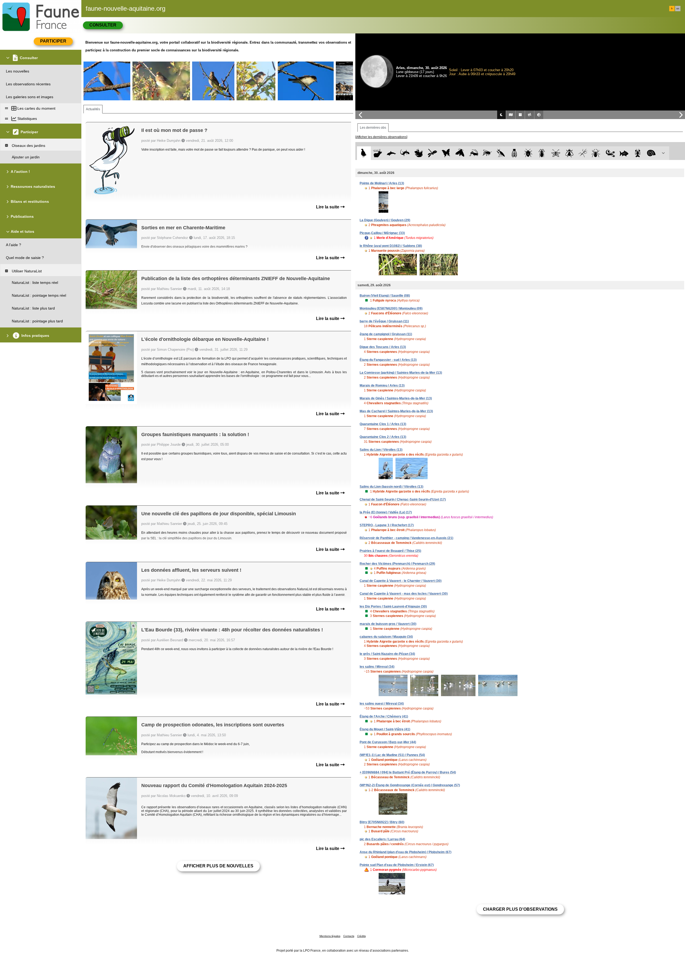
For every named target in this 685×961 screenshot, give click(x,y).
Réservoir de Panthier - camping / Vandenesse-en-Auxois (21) (406, 538)
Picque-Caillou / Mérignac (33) (382, 233)
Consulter (102, 25)
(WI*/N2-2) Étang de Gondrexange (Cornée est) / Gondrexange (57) (410, 785)
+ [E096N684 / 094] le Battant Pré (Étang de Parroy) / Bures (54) (408, 772)
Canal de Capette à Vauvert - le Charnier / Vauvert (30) (401, 581)
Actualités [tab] (93, 109)
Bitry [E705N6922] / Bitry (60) (382, 822)
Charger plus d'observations (520, 909)
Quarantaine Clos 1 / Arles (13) (383, 424)
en (677, 8)
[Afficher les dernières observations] (381, 137)
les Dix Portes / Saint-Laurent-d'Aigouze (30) (393, 606)
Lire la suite (328, 207)
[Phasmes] (583, 153)
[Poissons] (624, 153)
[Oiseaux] (364, 153)
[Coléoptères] (542, 153)
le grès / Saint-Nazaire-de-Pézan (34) (387, 654)
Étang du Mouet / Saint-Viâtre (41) (385, 729)
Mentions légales (329, 936)
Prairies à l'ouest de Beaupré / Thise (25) (390, 551)
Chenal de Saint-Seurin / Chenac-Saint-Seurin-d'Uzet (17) (403, 499)
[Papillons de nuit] (460, 153)
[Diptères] (569, 153)
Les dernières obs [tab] (373, 127)
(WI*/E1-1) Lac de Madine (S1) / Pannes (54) (392, 755)
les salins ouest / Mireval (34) (382, 704)
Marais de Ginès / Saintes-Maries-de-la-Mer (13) (396, 398)
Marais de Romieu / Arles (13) (382, 385)
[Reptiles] (405, 153)
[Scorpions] (610, 153)
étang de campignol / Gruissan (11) (386, 334)
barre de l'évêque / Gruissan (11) (384, 321)
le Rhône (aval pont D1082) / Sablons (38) (391, 246)
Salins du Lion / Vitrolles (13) (381, 450)
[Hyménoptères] (487, 153)
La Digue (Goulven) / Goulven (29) (385, 220)
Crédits (361, 936)
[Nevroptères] (555, 153)
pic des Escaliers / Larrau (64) (382, 839)
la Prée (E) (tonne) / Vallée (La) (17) (386, 512)
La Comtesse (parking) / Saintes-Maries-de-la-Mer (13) (401, 373)
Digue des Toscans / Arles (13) (383, 347)
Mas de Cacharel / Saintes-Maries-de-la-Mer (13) (396, 411)
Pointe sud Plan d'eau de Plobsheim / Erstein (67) (397, 865)
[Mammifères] (378, 153)
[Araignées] (597, 153)
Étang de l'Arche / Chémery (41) (384, 716)
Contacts (348, 936)
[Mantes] (501, 153)
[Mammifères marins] (391, 153)
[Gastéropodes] (651, 153)
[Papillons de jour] (446, 153)
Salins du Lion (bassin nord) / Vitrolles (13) (391, 487)
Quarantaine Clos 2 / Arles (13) (383, 437)
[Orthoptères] (473, 153)
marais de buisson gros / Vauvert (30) (388, 624)
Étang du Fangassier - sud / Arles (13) (388, 360)
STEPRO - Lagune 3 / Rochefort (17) (387, 525)
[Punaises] (528, 153)
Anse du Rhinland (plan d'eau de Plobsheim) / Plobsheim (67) (405, 852)
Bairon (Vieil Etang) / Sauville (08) (385, 296)
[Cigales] (514, 153)
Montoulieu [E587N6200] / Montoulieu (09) (391, 308)
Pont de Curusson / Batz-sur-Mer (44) (388, 742)
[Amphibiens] (418, 153)
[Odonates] (432, 153)
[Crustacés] (638, 153)
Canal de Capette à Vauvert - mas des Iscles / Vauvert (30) (404, 594)
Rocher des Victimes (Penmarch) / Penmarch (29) (397, 564)
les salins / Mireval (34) (377, 667)
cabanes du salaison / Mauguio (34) (386, 637)
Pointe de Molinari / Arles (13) (382, 183)
